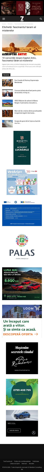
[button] (3, 19)
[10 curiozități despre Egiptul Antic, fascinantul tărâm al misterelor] (22, 44)
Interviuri (24, 463)
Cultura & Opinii (15, 463)
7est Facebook (7, 461)
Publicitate (36, 461)
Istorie (4, 54)
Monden (31, 463)
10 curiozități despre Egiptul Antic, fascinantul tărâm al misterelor (19, 59)
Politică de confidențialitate (22, 461)
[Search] (41, 19)
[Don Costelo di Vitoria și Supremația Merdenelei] (7, 83)
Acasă (4, 24)
